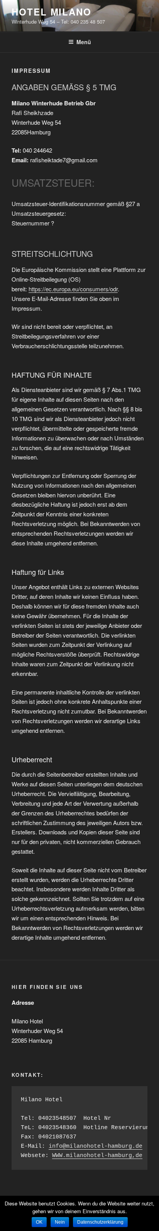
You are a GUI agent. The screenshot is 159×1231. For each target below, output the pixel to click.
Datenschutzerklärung (100, 1222)
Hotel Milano (51, 11)
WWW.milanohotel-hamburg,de (97, 1155)
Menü (83, 42)
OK (39, 1222)
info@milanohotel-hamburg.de (95, 1146)
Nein (60, 1222)
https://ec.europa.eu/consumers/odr (73, 289)
